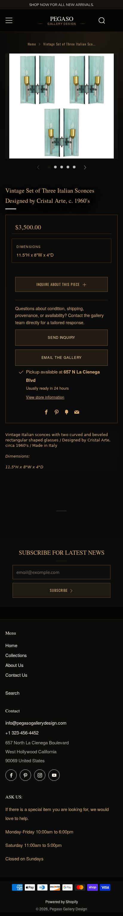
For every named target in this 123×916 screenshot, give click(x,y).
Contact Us (16, 675)
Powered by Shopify (61, 901)
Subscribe (59, 590)
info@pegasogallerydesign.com (36, 723)
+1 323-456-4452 (22, 732)
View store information (45, 397)
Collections (16, 655)
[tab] (49, 167)
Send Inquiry (61, 337)
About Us (14, 665)
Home (32, 44)
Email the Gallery (61, 357)
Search (12, 693)
